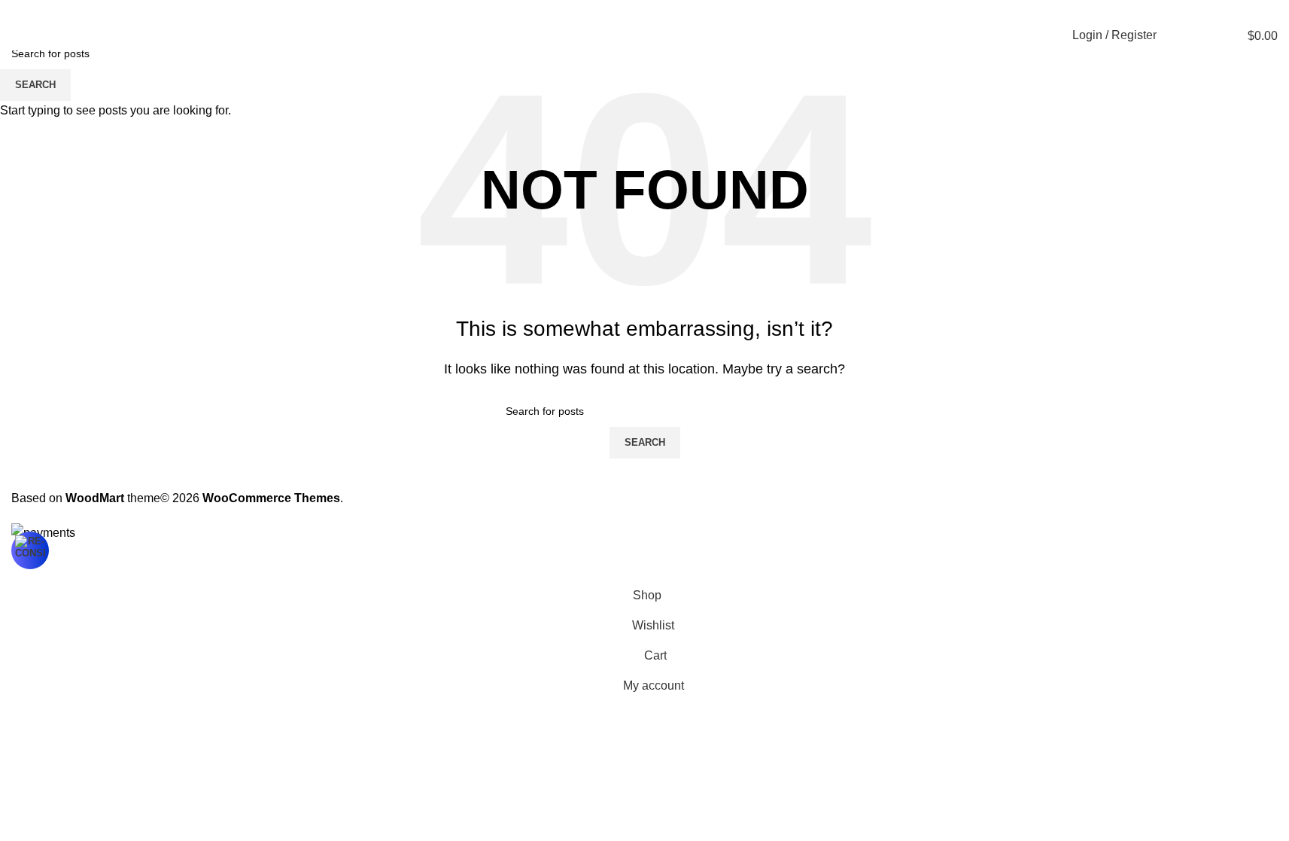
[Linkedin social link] (1251, 10)
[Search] (1177, 35)
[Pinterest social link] (1233, 10)
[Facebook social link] (1196, 10)
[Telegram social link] (1269, 10)
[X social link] (1214, 10)
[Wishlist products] (1204, 35)
